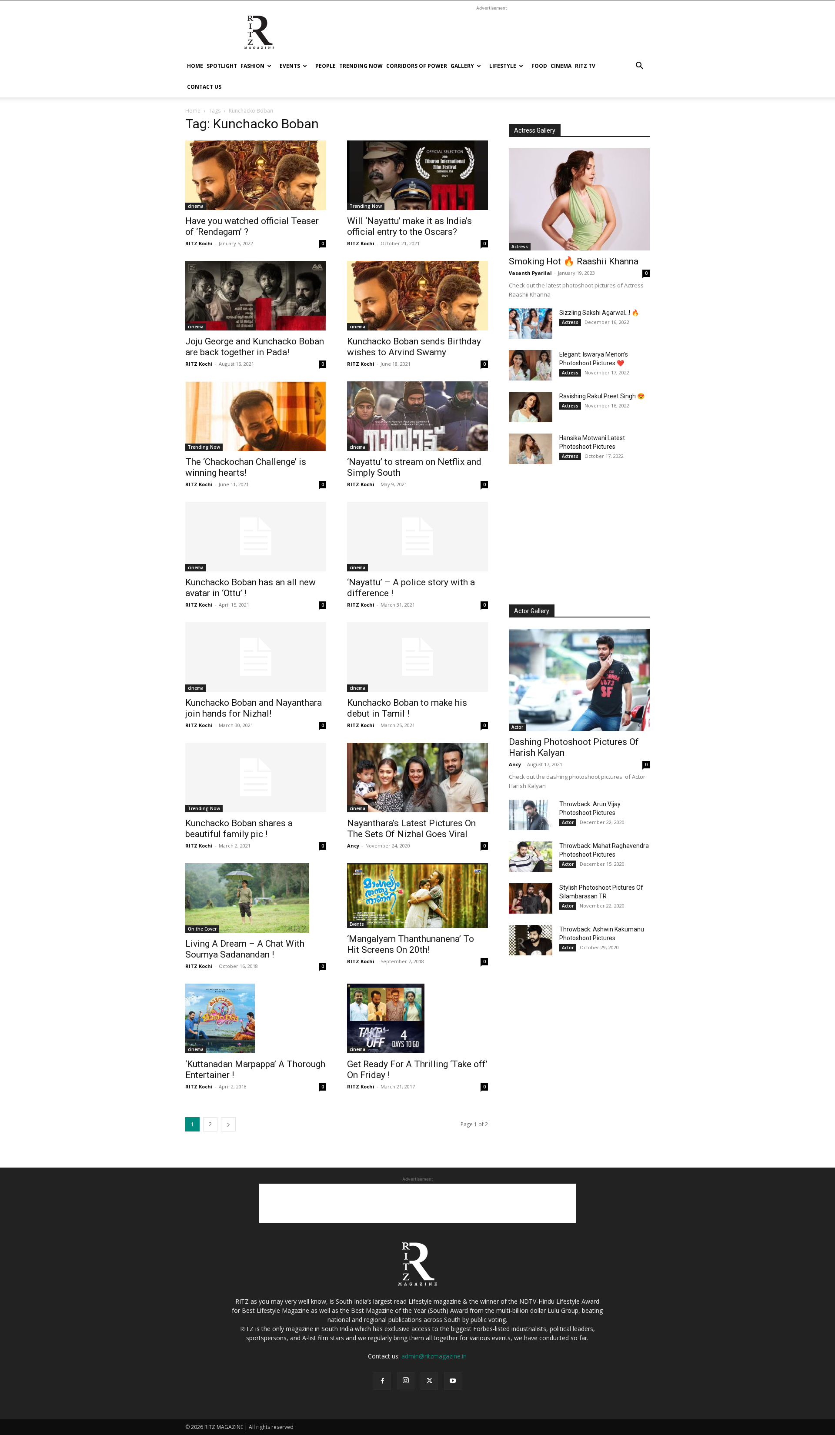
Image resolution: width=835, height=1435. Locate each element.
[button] (639, 67)
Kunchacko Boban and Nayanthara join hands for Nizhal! (253, 708)
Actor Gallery (531, 610)
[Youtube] (452, 1381)
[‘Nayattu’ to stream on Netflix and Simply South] (417, 416)
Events (290, 66)
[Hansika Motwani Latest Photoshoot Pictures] (530, 449)
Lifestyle (502, 66)
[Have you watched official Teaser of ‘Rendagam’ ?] (255, 175)
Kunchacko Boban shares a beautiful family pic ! (239, 828)
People (325, 66)
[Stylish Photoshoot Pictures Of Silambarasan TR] (530, 898)
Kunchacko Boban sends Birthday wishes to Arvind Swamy (414, 346)
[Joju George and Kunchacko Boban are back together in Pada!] (255, 295)
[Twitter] (429, 1381)
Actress (519, 247)
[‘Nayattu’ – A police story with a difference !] (417, 536)
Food (539, 66)
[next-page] (228, 1124)
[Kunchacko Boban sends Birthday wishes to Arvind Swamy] (417, 295)
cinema (561, 66)
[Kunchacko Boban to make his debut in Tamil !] (417, 657)
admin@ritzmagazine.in (434, 1356)
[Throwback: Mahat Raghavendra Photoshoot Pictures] (530, 856)
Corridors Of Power (416, 66)
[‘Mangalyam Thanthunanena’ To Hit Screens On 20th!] (417, 895)
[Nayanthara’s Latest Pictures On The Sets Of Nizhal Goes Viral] (417, 777)
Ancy (353, 845)
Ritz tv (585, 66)
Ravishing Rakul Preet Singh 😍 (602, 396)
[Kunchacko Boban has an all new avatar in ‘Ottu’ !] (255, 536)
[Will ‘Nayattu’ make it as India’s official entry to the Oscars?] (417, 175)
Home (195, 66)
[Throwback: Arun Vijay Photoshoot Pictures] (530, 815)
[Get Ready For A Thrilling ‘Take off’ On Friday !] (417, 1018)
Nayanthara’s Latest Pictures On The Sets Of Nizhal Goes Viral (411, 828)
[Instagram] (405, 1380)
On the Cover (202, 929)
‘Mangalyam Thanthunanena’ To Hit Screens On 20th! (410, 944)
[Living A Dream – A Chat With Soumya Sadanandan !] (255, 898)
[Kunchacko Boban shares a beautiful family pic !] (255, 777)
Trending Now (361, 66)
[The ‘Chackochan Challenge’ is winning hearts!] (255, 416)
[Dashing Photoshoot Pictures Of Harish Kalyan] (579, 680)
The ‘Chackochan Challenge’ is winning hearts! (245, 467)
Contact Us (204, 86)
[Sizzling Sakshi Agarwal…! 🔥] (530, 323)
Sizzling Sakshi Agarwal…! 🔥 (599, 312)
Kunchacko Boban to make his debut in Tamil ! (407, 708)
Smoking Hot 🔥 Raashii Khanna (573, 261)
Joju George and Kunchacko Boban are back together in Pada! (254, 346)
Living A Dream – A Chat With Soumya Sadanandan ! (244, 949)
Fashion (252, 66)
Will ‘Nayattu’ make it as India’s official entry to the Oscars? (409, 226)
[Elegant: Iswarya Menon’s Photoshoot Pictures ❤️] (530, 365)
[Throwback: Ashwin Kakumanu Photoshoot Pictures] (530, 940)
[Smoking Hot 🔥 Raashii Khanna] (579, 199)
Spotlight (222, 66)
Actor (517, 727)
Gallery (462, 66)
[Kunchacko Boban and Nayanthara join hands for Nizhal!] (255, 657)
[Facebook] (382, 1381)
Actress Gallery (534, 130)
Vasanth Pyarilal (530, 273)
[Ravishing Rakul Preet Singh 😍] (530, 407)
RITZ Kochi (199, 243)
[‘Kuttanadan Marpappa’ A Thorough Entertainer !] (255, 1018)
